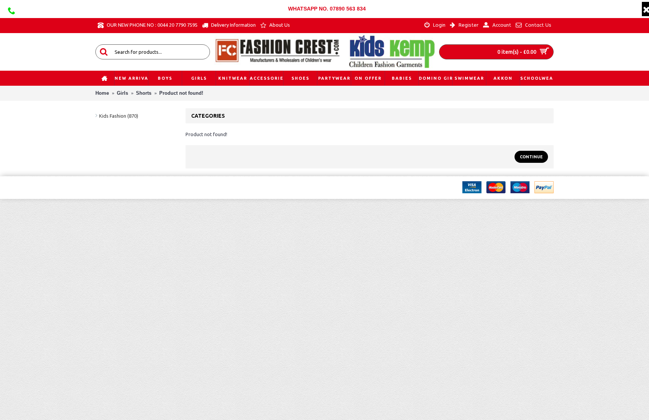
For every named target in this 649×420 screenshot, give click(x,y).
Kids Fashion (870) (118, 115)
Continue (531, 157)
